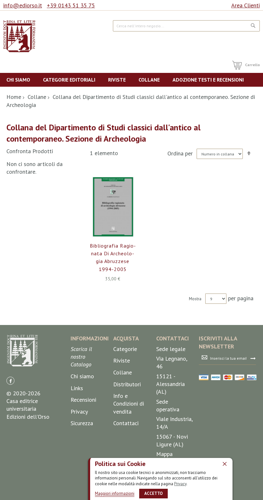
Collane (37, 97)
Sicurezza (82, 423)
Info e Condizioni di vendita (128, 403)
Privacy (180, 484)
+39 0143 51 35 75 (71, 5)
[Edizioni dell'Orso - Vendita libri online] (19, 36)
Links (77, 388)
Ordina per (180, 153)
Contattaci (126, 423)
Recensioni (83, 399)
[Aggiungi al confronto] (120, 213)
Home (13, 97)
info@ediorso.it (22, 5)
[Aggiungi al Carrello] (105, 213)
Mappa (164, 454)
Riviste (121, 360)
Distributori (127, 384)
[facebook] (10, 381)
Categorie (125, 349)
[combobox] (186, 25)
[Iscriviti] (253, 358)
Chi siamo (82, 376)
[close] (224, 464)
